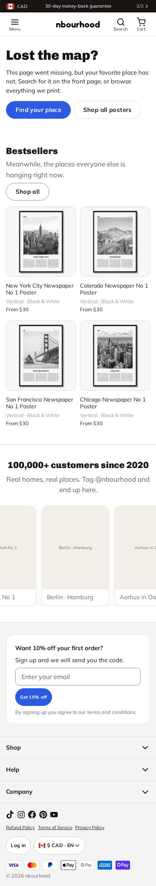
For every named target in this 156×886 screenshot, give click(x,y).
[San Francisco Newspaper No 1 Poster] (41, 355)
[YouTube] (54, 815)
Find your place (39, 110)
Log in (18, 845)
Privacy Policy (89, 827)
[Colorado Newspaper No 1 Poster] (115, 242)
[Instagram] (21, 815)
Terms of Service (55, 827)
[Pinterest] (43, 815)
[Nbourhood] (78, 24)
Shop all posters (107, 110)
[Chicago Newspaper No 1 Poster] (115, 355)
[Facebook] (32, 815)
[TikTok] (10, 815)
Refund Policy (20, 827)
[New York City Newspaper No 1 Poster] (41, 242)
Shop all (28, 191)
